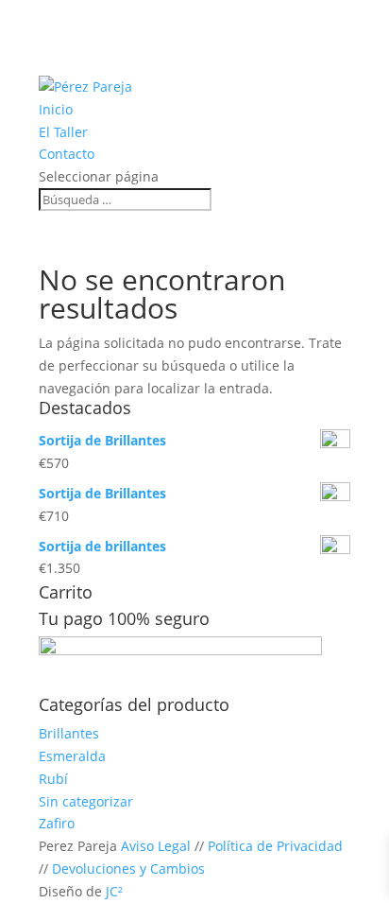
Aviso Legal (156, 846)
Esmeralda (72, 756)
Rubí (53, 779)
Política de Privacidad (275, 846)
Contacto (66, 154)
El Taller (63, 132)
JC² (114, 891)
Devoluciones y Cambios (128, 868)
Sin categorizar (86, 801)
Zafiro (57, 823)
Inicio (56, 109)
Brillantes (69, 733)
